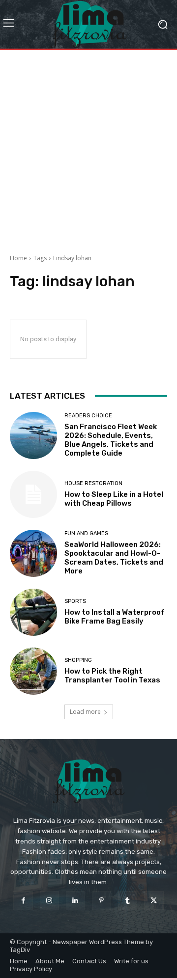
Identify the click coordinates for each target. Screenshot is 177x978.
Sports (75, 601)
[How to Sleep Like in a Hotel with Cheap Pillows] (33, 494)
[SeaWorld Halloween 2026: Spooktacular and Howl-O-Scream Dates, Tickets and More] (33, 553)
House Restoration (93, 483)
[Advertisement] (88, 148)
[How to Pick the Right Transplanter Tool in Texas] (33, 671)
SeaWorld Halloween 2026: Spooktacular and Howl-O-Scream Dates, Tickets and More (113, 557)
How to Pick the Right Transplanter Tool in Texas (112, 675)
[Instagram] (49, 900)
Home (18, 258)
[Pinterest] (101, 900)
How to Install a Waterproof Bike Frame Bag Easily (114, 616)
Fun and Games (86, 533)
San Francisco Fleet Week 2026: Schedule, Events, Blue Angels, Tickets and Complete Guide (110, 440)
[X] (153, 900)
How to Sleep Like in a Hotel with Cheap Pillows (113, 499)
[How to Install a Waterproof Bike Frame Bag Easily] (33, 612)
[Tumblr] (127, 900)
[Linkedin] (75, 900)
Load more (85, 711)
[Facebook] (22, 900)
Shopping (78, 660)
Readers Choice (88, 415)
